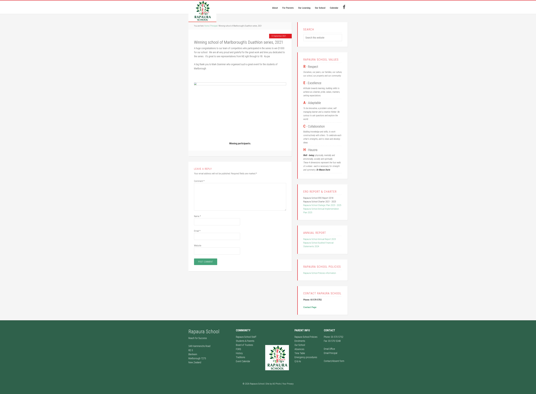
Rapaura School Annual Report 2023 (319, 239)
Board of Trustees (244, 344)
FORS (238, 349)
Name (197, 216)
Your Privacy (288, 383)
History (239, 353)
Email (197, 231)
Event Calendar (243, 361)
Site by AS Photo (273, 383)
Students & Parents (245, 340)
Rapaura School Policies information (319, 273)
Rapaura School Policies (306, 336)
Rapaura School (202, 11)
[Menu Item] (344, 7)
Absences (299, 349)
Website (197, 245)
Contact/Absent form (334, 361)
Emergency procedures (306, 357)
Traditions (240, 357)
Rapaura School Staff (246, 336)
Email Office (329, 348)
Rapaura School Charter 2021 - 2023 (319, 201)
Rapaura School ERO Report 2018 (318, 198)
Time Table (300, 353)
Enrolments (300, 340)
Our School (300, 344)
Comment (199, 181)
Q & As (298, 361)
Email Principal (330, 353)
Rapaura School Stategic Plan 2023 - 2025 (322, 205)
